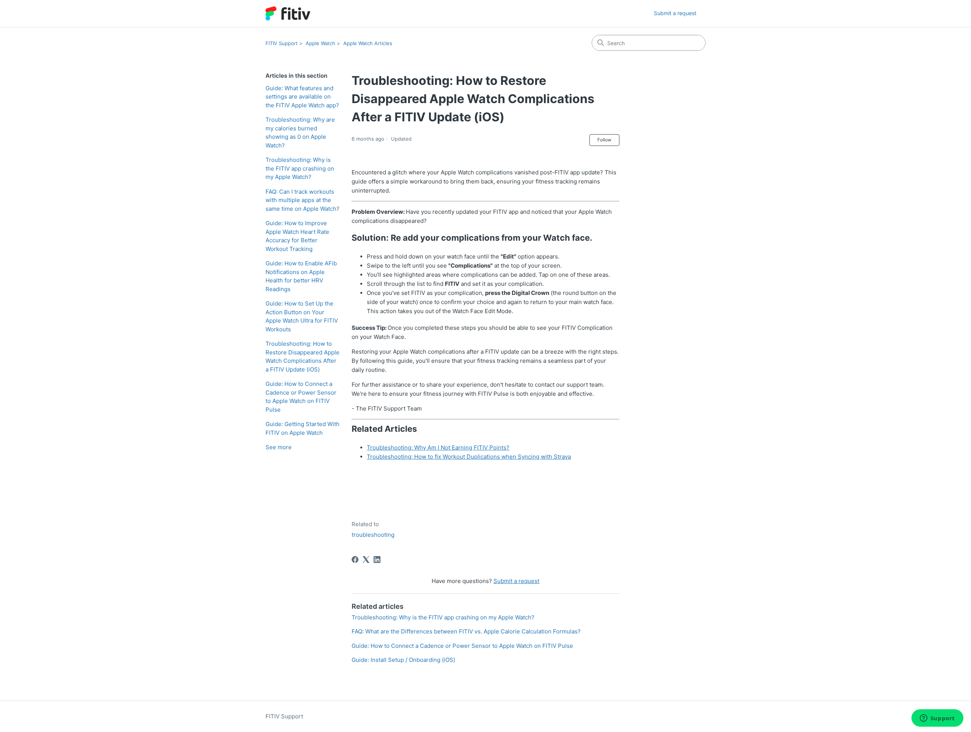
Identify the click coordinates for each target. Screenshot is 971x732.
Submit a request (675, 13)
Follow (604, 140)
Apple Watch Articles (367, 43)
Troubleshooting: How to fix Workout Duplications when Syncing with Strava (469, 456)
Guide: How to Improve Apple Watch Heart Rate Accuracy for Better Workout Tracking (297, 235)
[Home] (288, 13)
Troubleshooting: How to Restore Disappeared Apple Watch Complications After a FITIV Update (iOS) (302, 356)
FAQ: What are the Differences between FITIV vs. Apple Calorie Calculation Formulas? (466, 631)
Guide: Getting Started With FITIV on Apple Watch (302, 428)
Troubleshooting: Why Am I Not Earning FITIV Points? (438, 447)
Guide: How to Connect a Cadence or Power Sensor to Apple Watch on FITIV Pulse (301, 396)
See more (279, 447)
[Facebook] (355, 559)
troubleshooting (373, 534)
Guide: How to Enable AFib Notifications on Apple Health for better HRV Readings (301, 276)
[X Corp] (366, 559)
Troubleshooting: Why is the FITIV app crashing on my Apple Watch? (300, 168)
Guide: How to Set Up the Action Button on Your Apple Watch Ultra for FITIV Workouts (302, 316)
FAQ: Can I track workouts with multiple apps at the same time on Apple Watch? (302, 200)
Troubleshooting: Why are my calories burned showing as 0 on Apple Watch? (300, 132)
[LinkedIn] (377, 559)
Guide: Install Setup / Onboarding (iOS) (403, 659)
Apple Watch (320, 43)
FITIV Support (282, 43)
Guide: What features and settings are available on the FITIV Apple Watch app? (302, 97)
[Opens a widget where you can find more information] (937, 718)
